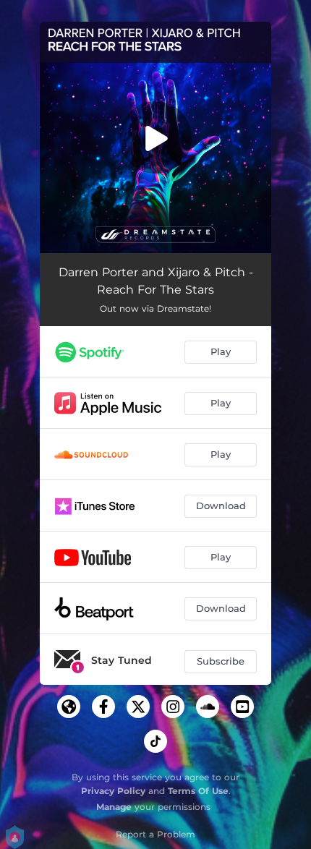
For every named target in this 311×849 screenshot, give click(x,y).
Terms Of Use (198, 790)
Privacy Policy (113, 790)
